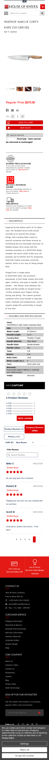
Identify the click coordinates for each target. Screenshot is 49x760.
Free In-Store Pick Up (14, 596)
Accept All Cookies (24, 755)
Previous (7, 89)
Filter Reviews (13, 450)
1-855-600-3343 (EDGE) (19, 600)
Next (41, 89)
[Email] (12, 110)
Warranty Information (14, 633)
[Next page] (34, 539)
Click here (22, 170)
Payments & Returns (13, 625)
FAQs (7, 648)
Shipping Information (13, 621)
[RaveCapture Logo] (15, 385)
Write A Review (25, 418)
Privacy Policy (8, 737)
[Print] (17, 110)
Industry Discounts (13, 636)
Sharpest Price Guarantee (15, 629)
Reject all (24, 749)
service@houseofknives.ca (19, 604)
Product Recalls (11, 644)
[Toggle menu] (6, 12)
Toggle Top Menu (24, 1)
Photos (14, 437)
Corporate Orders (12, 640)
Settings (24, 743)
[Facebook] (7, 110)
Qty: (8, 116)
